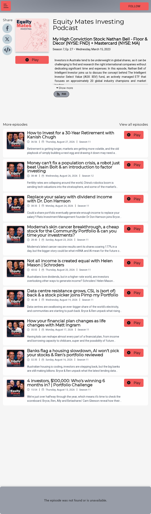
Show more (66, 87)
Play (35, 60)
